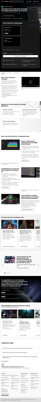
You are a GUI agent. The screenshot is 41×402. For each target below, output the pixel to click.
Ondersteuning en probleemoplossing (10, 366)
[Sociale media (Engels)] (5, 395)
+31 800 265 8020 (19, 18)
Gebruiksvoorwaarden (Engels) (21, 399)
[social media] (5, 395)
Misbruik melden (13, 399)
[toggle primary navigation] (2, 1)
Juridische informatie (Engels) (30, 399)
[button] (20, 348)
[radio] (11, 30)
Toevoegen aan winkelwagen (20, 56)
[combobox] (17, 1)
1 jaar (13, 49)
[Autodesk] (6, 1)
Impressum (19, 400)
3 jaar (18, 49)
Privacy (2, 399)
